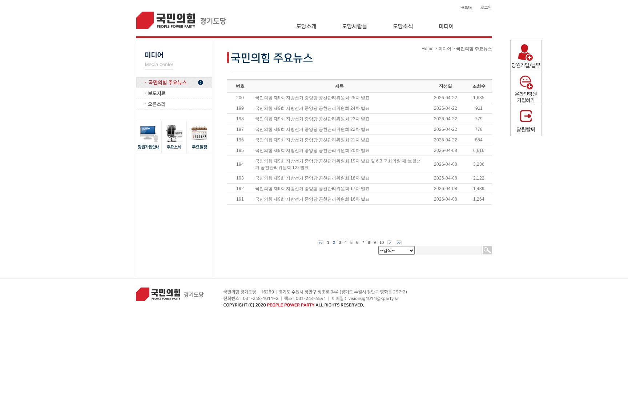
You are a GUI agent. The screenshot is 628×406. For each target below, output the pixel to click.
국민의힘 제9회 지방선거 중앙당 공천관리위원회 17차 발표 (312, 188)
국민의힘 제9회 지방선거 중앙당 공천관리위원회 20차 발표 (312, 150)
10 (381, 242)
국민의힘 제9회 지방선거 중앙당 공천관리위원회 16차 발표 (312, 199)
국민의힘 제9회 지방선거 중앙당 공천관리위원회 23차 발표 (312, 118)
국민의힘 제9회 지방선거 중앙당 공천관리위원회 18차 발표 (312, 178)
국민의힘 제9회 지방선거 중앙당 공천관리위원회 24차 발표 (312, 108)
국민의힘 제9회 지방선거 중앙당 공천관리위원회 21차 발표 (312, 139)
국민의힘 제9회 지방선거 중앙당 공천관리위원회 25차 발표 (312, 97)
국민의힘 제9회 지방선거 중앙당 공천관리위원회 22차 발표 (312, 129)
